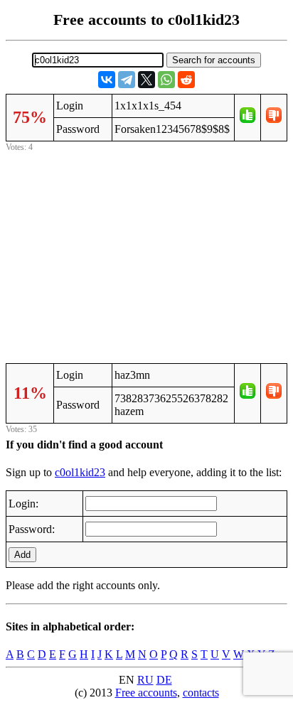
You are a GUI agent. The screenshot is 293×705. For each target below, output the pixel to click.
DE (164, 680)
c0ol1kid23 (80, 472)
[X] (146, 79)
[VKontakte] (106, 79)
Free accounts (146, 693)
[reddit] (186, 79)
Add (22, 554)
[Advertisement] (146, 255)
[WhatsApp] (166, 79)
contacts (201, 693)
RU (145, 680)
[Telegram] (126, 79)
